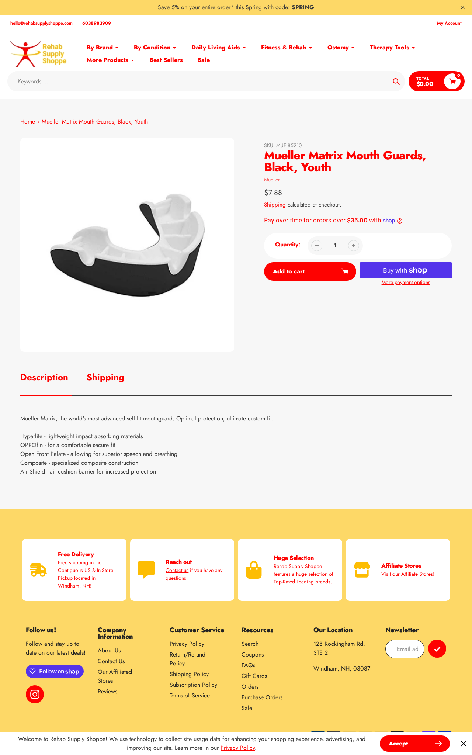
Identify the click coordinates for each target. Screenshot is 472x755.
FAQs (248, 665)
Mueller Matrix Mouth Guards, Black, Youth (95, 121)
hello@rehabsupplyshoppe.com (41, 23)
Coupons (253, 654)
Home (27, 121)
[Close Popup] (463, 743)
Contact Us (111, 661)
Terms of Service (190, 695)
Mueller (272, 179)
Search (250, 644)
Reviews (107, 691)
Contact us (177, 570)
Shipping (275, 205)
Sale (247, 708)
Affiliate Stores (417, 574)
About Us (109, 650)
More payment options (406, 282)
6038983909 (96, 23)
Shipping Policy (189, 674)
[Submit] (437, 649)
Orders (250, 686)
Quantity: (287, 244)
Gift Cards (254, 676)
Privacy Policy (187, 644)
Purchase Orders (262, 697)
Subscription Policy (193, 684)
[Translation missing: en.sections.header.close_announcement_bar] (462, 7)
